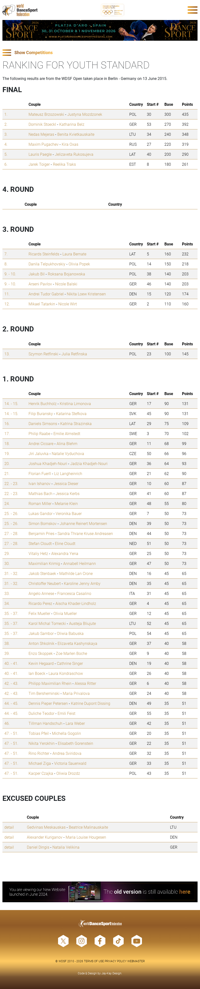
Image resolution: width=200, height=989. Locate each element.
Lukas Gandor (40, 513)
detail (9, 827)
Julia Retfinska (74, 353)
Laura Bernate (74, 253)
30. (7, 563)
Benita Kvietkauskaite (75, 134)
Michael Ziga (40, 763)
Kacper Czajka (41, 773)
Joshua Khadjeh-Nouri (48, 463)
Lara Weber (75, 723)
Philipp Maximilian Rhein (50, 683)
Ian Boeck (37, 673)
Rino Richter (39, 753)
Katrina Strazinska (76, 423)
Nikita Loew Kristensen (86, 293)
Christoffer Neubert (45, 583)
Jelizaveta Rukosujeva (74, 154)
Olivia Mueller (65, 613)
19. (7, 453)
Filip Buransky (41, 413)
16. (7, 423)
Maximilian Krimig (44, 563)
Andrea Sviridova (66, 753)
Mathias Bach (40, 493)
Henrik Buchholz (43, 403)
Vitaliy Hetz (38, 553)
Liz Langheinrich (68, 473)
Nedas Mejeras (41, 134)
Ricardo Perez (40, 603)
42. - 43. (11, 683)
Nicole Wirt (67, 303)
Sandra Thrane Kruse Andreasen (85, 533)
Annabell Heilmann (79, 563)
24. (7, 503)
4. (6, 144)
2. (6, 124)
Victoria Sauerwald (70, 763)
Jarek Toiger (39, 164)
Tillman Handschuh (45, 723)
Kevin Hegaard (41, 663)
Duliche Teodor (41, 713)
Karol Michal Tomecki (47, 623)
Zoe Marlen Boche (71, 653)
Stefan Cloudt (40, 543)
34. (7, 603)
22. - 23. (11, 483)
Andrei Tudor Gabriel (46, 293)
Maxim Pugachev (44, 144)
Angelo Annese (41, 593)
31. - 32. (11, 573)
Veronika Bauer (69, 513)
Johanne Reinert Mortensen (83, 523)
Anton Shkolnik (41, 643)
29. (7, 553)
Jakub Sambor (41, 633)
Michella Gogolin (66, 733)
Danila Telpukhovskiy (47, 263)
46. (7, 723)
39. (7, 653)
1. (6, 114)
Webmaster (136, 961)
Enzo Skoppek (41, 653)
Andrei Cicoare (41, 443)
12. (7, 303)
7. (6, 253)
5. (6, 154)
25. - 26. (11, 513)
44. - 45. (11, 703)
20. (7, 463)
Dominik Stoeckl (42, 124)
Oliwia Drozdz (68, 773)
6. (6, 164)
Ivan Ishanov (39, 483)
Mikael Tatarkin (42, 303)
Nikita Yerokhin (42, 743)
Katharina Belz (71, 124)
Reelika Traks (64, 164)
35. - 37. (11, 613)
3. (6, 134)
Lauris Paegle (40, 154)
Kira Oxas (70, 144)
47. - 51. (11, 733)
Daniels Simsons (43, 423)
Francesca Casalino (74, 593)
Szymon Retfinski (43, 353)
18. (7, 443)
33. (7, 593)
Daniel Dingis (38, 847)
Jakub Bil (37, 273)
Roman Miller (40, 503)
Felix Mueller (39, 613)
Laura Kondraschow (66, 673)
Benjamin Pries (41, 533)
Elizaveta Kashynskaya (77, 643)
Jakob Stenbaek (42, 573)
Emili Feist (66, 713)
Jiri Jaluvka (39, 453)
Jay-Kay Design (111, 973)
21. (7, 473)
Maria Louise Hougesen (86, 837)
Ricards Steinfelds (44, 253)
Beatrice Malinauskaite (88, 827)
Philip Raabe (39, 433)
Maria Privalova (76, 693)
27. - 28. (11, 533)
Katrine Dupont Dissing (90, 703)
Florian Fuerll (40, 473)
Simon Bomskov (43, 523)
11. (7, 293)
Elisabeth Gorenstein (75, 743)
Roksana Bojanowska (66, 273)
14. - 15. (11, 403)
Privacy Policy (116, 961)
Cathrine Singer (70, 663)
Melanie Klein (66, 503)
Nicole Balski (66, 283)
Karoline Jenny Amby (82, 583)
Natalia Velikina (66, 847)
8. (6, 263)
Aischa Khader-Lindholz (75, 603)
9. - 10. (10, 273)
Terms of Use (94, 961)
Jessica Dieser (66, 483)
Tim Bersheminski (44, 693)
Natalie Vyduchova (68, 453)
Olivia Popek (79, 263)
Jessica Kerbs (68, 493)
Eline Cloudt (65, 543)
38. (7, 643)
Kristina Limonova (75, 403)
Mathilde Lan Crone (76, 573)
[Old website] (100, 892)
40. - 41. (11, 663)
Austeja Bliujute (82, 623)
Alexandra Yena (64, 553)
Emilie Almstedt (66, 433)
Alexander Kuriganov (44, 837)
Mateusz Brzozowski (46, 114)
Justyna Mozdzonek (84, 114)
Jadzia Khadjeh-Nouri (89, 463)
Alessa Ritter (85, 683)
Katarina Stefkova (71, 413)
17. (7, 433)
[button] (100, 53)
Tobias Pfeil (39, 733)
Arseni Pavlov (40, 283)
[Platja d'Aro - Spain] (100, 30)
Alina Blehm (67, 443)
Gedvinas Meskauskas (46, 827)
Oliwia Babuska (70, 633)
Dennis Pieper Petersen (48, 703)
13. (7, 353)
